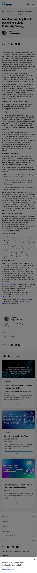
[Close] (34, 559)
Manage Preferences (8, 569)
